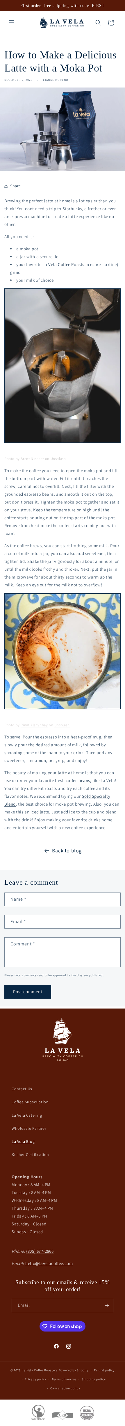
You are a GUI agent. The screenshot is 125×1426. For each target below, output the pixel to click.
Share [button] (15, 185)
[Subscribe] (106, 1305)
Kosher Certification (30, 1154)
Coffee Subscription (30, 1101)
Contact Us (22, 1088)
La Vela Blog (23, 1141)
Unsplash (58, 458)
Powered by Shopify (74, 1370)
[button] (11, 22)
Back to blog (67, 850)
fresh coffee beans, (73, 780)
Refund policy (104, 1370)
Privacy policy (35, 1379)
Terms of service (64, 1379)
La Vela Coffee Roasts (63, 264)
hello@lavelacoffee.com (49, 1263)
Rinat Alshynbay (34, 724)
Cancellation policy (65, 1388)
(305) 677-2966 (39, 1251)
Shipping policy (94, 1379)
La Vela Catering (27, 1115)
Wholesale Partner (29, 1128)
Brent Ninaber (32, 458)
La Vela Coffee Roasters (40, 1370)
